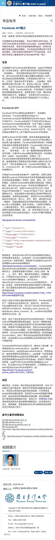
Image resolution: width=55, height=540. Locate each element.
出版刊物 (32, 16)
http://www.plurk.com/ (14, 420)
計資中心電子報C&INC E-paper (29, 4)
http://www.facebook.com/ (16, 425)
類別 (40, 16)
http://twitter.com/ (12, 422)
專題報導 (48, 16)
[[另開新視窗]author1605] (10, 460)
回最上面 (48, 472)
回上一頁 (38, 472)
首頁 (23, 16)
